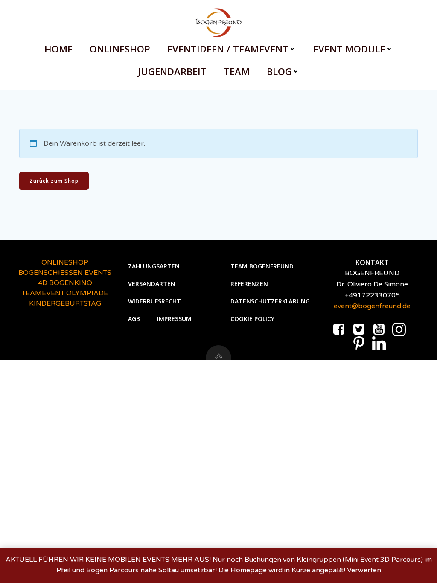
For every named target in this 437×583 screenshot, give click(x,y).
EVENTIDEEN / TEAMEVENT (227, 48)
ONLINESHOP (120, 48)
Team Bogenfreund (262, 266)
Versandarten (151, 284)
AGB (134, 319)
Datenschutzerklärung (270, 301)
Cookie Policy (252, 319)
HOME (58, 48)
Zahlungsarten (154, 266)
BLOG (279, 71)
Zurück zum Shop (54, 180)
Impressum (174, 319)
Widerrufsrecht (154, 301)
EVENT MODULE (349, 48)
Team (237, 71)
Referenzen (249, 284)
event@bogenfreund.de (372, 306)
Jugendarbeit (172, 71)
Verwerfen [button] (364, 570)
